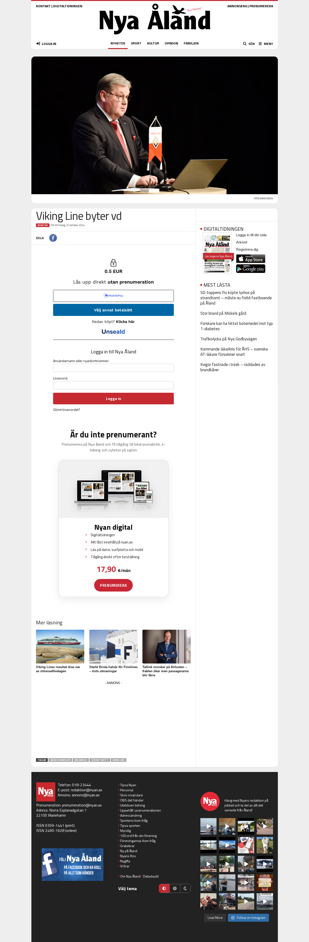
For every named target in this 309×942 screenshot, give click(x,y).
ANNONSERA (237, 5)
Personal (126, 789)
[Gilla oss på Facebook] (72, 864)
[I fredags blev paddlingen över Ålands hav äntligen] (208, 826)
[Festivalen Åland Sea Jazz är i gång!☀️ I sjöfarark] (227, 826)
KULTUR (153, 43)
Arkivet (241, 242)
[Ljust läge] (174, 888)
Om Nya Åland (130, 876)
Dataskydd (151, 876)
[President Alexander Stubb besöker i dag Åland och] (265, 826)
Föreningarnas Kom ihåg (137, 840)
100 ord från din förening (138, 835)
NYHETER (118, 43)
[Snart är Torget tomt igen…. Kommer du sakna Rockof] (227, 864)
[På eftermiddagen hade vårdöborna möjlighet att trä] (246, 826)
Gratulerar (127, 845)
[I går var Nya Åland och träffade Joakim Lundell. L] (208, 901)
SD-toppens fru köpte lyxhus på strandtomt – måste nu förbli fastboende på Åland (236, 297)
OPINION (171, 43)
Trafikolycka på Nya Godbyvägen (228, 339)
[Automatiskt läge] (164, 888)
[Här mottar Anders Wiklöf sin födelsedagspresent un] (208, 882)
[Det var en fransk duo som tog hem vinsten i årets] (208, 845)
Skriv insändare (131, 795)
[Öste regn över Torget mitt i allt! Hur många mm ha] (246, 882)
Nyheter (43, 225)
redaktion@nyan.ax (86, 790)
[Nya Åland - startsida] (155, 35)
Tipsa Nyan (128, 784)
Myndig (125, 830)
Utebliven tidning (132, 805)
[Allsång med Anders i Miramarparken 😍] (265, 864)
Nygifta (125, 861)
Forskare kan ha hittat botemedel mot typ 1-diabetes (236, 326)
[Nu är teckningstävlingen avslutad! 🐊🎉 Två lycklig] (265, 882)
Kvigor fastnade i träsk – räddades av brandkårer (232, 367)
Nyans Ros (128, 855)
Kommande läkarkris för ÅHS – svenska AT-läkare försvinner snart (234, 351)
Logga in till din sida (251, 235)
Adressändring (131, 815)
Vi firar (124, 866)
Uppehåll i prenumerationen (140, 810)
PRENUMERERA (261, 5)
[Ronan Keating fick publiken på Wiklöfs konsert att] (246, 864)
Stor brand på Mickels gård (223, 313)
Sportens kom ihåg (133, 820)
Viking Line (118, 760)
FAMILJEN (191, 43)
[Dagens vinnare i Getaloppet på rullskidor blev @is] (246, 901)
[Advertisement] (113, 720)
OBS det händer (132, 800)
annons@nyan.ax (85, 795)
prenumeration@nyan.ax (82, 805)
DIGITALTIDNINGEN (67, 5)
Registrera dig (247, 249)
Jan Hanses (80, 760)
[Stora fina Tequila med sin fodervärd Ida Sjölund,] (265, 845)
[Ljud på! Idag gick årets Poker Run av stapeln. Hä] (265, 901)
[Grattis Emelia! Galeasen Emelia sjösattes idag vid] (227, 882)
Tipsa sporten (130, 825)
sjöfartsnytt (99, 760)
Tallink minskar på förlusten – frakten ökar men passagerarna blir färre (165, 671)
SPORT (136, 43)
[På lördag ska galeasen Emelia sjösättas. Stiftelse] (227, 901)
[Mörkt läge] (185, 888)
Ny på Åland (128, 850)
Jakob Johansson (60, 760)
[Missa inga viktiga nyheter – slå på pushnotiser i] (246, 845)
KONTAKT (43, 5)
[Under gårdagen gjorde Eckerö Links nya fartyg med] (227, 845)
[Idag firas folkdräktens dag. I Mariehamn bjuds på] (208, 864)
